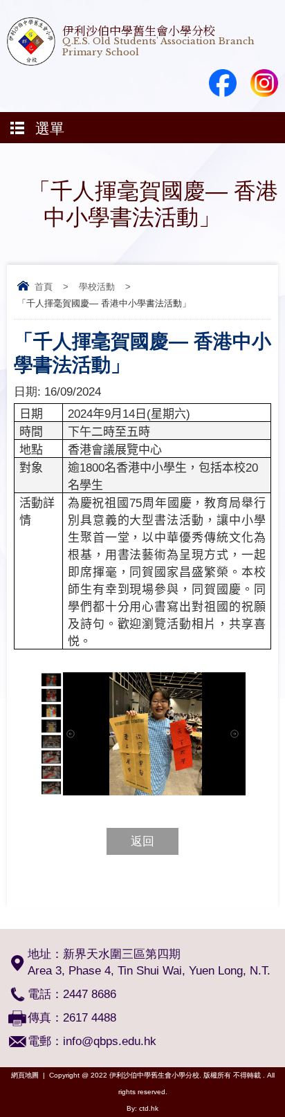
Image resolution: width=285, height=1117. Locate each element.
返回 (142, 841)
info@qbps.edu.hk (109, 1041)
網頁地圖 (25, 1075)
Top (281, 1086)
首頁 (44, 286)
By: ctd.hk (142, 1108)
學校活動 (97, 286)
